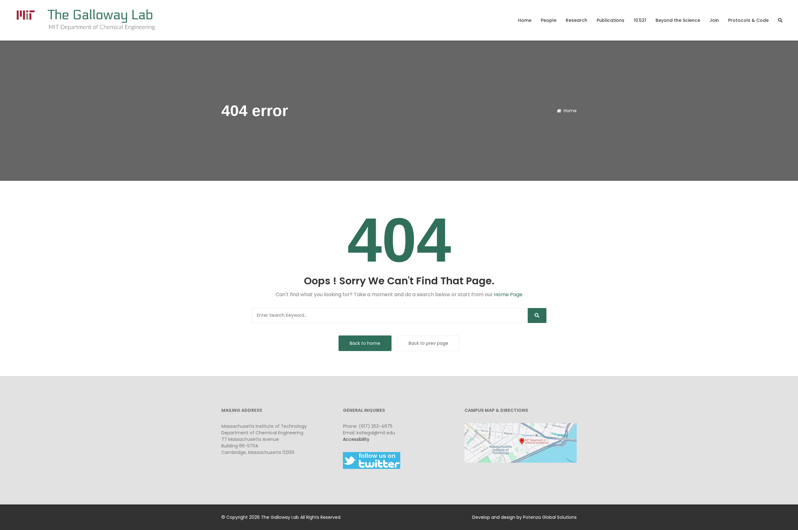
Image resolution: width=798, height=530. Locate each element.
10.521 (640, 20)
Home (524, 20)
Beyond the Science (678, 20)
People (548, 20)
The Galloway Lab (280, 517)
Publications (610, 20)
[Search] (537, 315)
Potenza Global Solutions (550, 517)
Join (714, 20)
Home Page (508, 294)
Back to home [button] (365, 343)
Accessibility (356, 439)
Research (576, 20)
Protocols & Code (748, 20)
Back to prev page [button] (428, 343)
